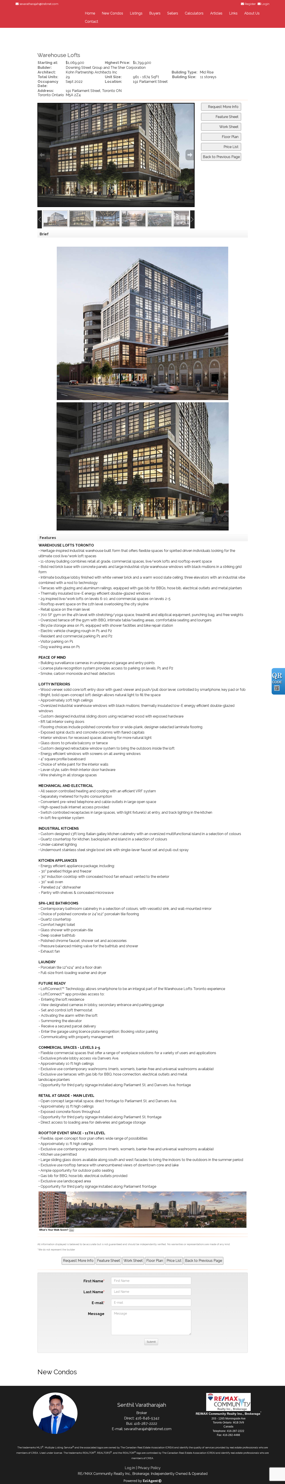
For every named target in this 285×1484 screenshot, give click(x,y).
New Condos (112, 13)
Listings (136, 13)
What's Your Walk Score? (54, 1229)
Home (90, 13)
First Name (93, 1281)
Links (233, 13)
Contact (91, 21)
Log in (130, 1468)
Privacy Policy (149, 1468)
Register (250, 4)
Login (265, 4)
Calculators (194, 13)
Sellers (172, 13)
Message (96, 1314)
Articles (216, 13)
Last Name (93, 1292)
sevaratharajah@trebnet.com (38, 4)
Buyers (155, 13)
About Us (252, 13)
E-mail (97, 1303)
